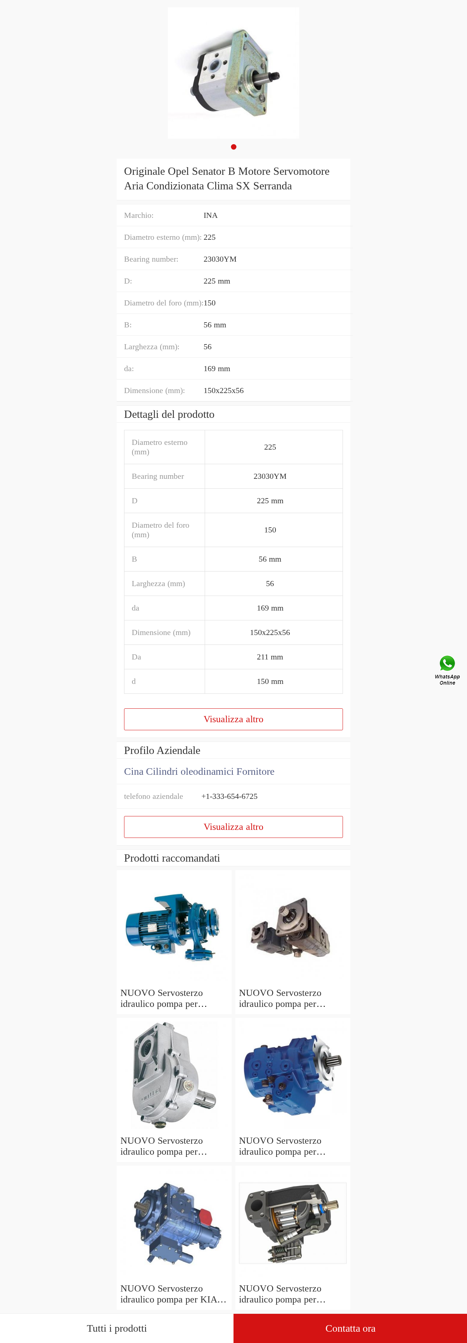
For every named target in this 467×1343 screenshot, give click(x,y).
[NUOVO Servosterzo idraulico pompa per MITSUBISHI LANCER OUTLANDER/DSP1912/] (174, 1129)
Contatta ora (350, 1328)
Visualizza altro (233, 719)
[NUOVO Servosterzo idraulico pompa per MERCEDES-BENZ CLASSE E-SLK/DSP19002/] (174, 982)
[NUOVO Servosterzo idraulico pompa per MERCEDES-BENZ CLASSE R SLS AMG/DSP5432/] (292, 1277)
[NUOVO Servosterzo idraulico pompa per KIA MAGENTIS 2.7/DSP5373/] (174, 1277)
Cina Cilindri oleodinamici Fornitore (199, 771)
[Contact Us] (448, 671)
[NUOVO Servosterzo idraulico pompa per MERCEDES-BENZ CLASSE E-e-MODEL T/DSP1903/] (292, 1129)
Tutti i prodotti (117, 1328)
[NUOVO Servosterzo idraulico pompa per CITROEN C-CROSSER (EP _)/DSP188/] (292, 982)
